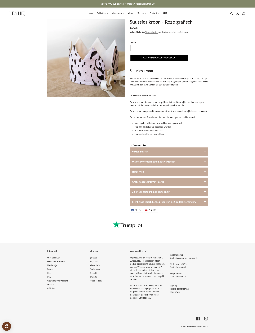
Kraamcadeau (96, 280)
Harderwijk (138, 171)
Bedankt (93, 273)
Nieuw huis (95, 265)
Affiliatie (50, 288)
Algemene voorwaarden (57, 280)
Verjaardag (94, 261)
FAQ (49, 277)
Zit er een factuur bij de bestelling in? (151, 191)
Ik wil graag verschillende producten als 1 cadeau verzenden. (164, 201)
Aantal (133, 42)
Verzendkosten (151, 32)
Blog (49, 273)
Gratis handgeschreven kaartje (148, 181)
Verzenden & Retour (56, 261)
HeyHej (190, 326)
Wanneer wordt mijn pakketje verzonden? (154, 161)
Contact (50, 269)
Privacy (50, 284)
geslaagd (93, 257)
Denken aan (95, 269)
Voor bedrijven (53, 257)
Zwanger (93, 277)
